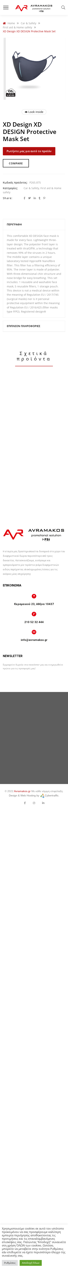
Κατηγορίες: (10, 188)
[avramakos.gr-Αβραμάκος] (34, 7)
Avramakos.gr (22, 791)
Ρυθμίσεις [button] (9, 1262)
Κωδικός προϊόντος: (15, 182)
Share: (7, 198)
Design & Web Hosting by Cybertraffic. (34, 795)
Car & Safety (31, 188)
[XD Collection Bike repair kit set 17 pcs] (34, 495)
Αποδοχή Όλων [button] (30, 1262)
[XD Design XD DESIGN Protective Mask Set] (34, 410)
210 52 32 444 (34, 622)
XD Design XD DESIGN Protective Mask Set (34, 452)
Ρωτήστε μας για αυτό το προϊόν (29, 151)
